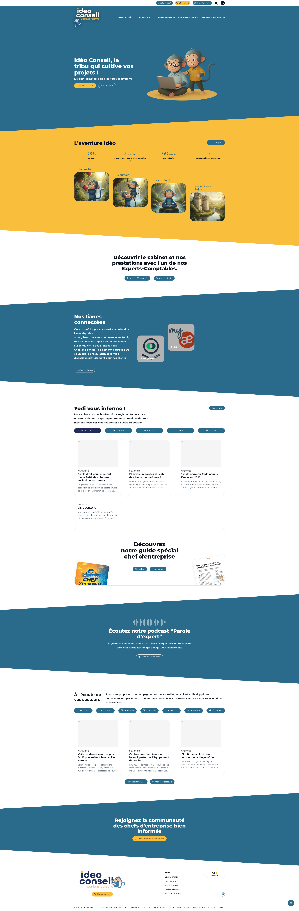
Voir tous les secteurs (162, 782)
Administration (120, 907)
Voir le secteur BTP (136, 782)
